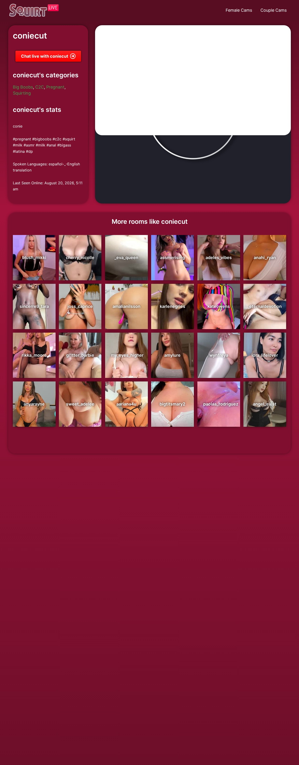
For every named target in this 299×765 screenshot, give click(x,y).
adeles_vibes (219, 257)
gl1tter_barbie (80, 355)
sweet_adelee (80, 404)
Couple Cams (273, 10)
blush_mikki (34, 257)
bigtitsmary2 (172, 404)
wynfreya (218, 355)
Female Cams (239, 10)
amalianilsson (126, 306)
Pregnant (55, 87)
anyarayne (34, 404)
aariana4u (126, 404)
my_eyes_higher (127, 355)
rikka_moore (34, 355)
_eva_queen (126, 257)
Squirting (22, 93)
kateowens (218, 306)
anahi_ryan (265, 257)
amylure (172, 355)
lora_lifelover (265, 355)
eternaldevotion (265, 306)
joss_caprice (80, 306)
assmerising (172, 257)
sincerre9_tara (34, 306)
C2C (39, 87)
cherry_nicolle (80, 257)
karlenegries (172, 306)
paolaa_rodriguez (220, 404)
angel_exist (264, 404)
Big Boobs (23, 87)
